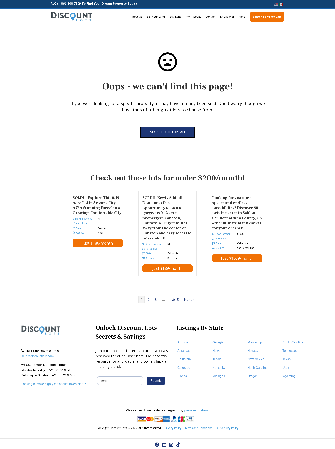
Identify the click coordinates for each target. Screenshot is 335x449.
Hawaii (217, 350)
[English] (276, 4)
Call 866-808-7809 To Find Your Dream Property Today (95, 3)
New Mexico (255, 359)
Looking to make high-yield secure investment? (53, 384)
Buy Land (175, 16)
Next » (189, 299)
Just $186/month (97, 243)
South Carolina (292, 342)
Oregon (252, 376)
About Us (136, 16)
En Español (227, 16)
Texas (286, 359)
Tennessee (290, 350)
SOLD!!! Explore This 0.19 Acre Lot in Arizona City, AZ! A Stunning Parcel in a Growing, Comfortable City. (97, 205)
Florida (182, 376)
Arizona (182, 342)
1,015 (174, 299)
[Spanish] (281, 4)
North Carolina (257, 367)
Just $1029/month (237, 258)
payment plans (196, 410)
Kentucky (218, 367)
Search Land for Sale (267, 16)
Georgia (218, 342)
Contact (210, 16)
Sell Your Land (156, 16)
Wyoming (288, 376)
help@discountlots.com (37, 356)
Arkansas (183, 350)
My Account (193, 16)
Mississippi (255, 342)
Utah (285, 367)
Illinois (216, 359)
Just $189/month (167, 268)
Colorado (183, 367)
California (184, 359)
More (241, 16)
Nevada (252, 350)
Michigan (218, 376)
